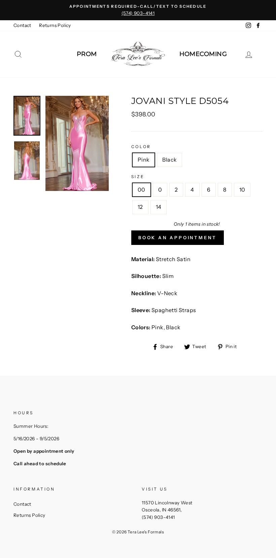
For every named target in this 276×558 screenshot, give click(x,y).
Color (141, 146)
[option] (138, 10)
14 (159, 206)
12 (140, 206)
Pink (144, 159)
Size (137, 176)
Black (169, 159)
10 (242, 189)
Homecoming (203, 54)
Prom (87, 54)
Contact (22, 25)
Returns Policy (55, 25)
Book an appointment (177, 237)
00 (141, 189)
